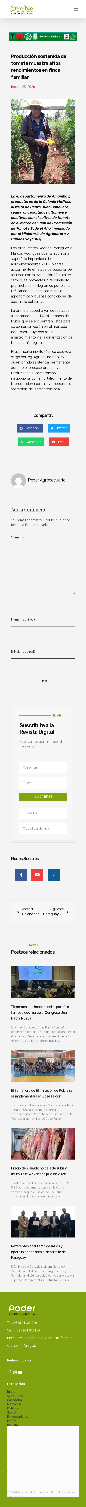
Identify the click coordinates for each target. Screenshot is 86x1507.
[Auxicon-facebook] (10, 1372)
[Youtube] (20, 1372)
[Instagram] (15, 1372)
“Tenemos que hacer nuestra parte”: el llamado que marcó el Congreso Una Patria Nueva (40, 1013)
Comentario (19, 537)
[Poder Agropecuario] (24, 10)
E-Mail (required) (23, 651)
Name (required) (23, 619)
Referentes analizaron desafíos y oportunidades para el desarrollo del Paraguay (38, 1252)
